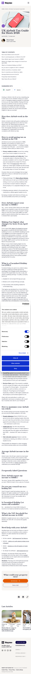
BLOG (6, 9)
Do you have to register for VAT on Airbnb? (13, 67)
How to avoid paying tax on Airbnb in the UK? (13, 56)
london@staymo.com (20, 645)
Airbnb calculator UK (20, 462)
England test (15, 163)
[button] (22, 649)
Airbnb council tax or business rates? (11, 69)
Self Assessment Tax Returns (20, 538)
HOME (3, 9)
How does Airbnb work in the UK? (10, 54)
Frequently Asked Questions (9, 76)
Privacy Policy (12, 669)
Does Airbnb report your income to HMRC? (13, 59)
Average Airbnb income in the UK (10, 74)
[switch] (27, 336)
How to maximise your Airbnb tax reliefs (12, 72)
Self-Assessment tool (22, 550)
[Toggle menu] (28, 3)
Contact (25, 555)
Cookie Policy (5, 669)
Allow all (15, 358)
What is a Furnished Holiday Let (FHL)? (12, 65)
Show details (22, 353)
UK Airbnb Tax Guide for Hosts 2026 (17, 9)
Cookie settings (19, 669)
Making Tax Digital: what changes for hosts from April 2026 (14, 62)
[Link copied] (27, 597)
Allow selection (15, 363)
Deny (15, 368)
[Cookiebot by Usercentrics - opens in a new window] (22, 304)
